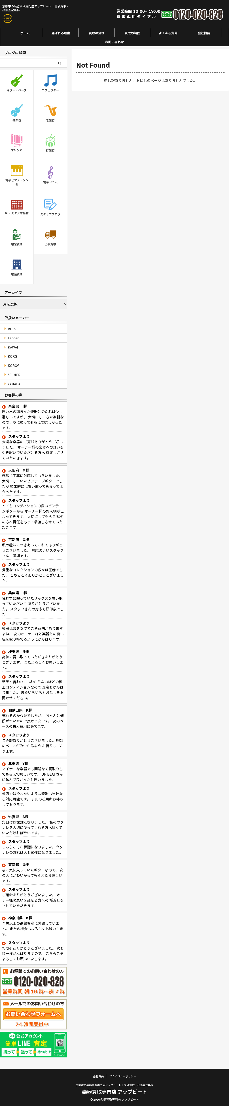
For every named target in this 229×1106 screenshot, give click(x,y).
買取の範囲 (132, 33)
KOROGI (14, 365)
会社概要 (204, 33)
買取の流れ (96, 33)
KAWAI (13, 347)
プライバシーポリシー (122, 1076)
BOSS (12, 328)
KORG (12, 356)
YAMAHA (14, 383)
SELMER (14, 374)
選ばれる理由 (60, 33)
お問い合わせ (114, 42)
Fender (13, 338)
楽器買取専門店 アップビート (114, 1091)
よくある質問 (168, 33)
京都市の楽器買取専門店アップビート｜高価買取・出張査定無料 (114, 1085)
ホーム (25, 33)
